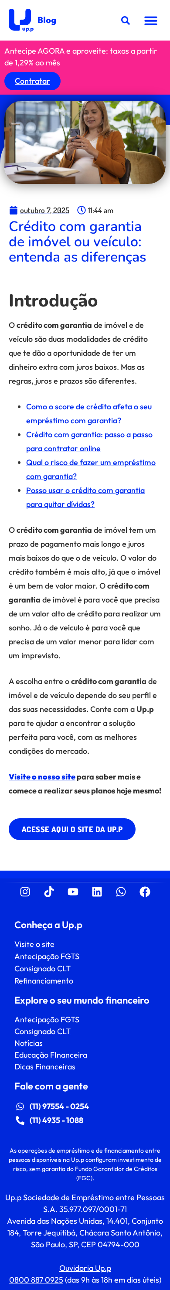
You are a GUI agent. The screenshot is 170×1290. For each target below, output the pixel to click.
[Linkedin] (97, 892)
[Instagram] (25, 892)
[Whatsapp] (121, 892)
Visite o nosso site (42, 777)
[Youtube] (73, 892)
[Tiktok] (49, 892)
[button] (150, 20)
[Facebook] (145, 892)
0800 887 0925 (36, 1280)
